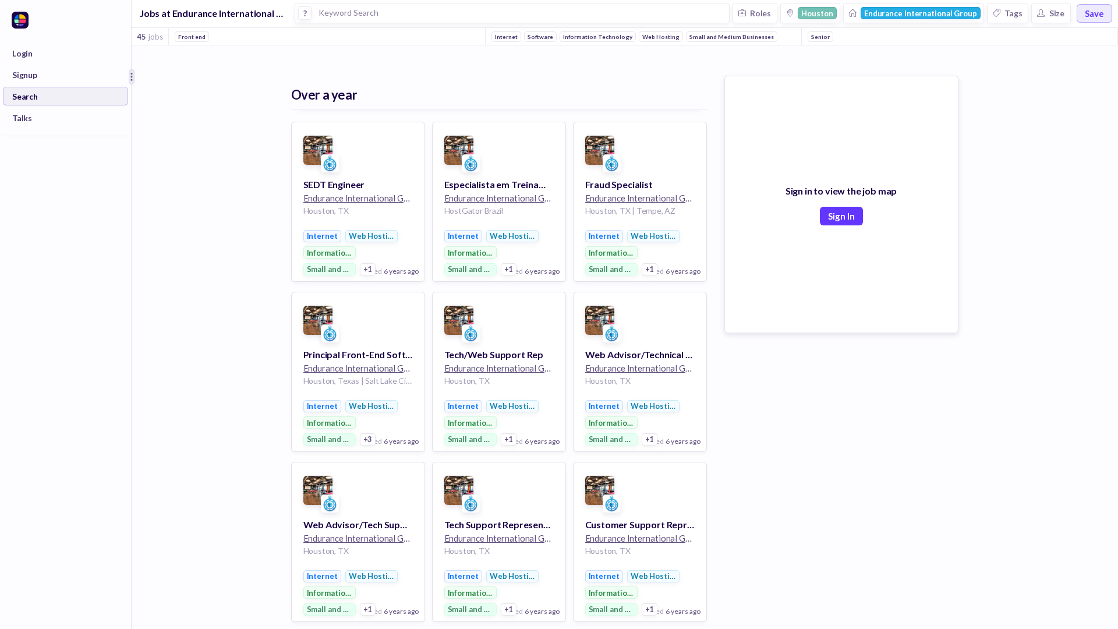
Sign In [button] (841, 216)
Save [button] (1094, 13)
